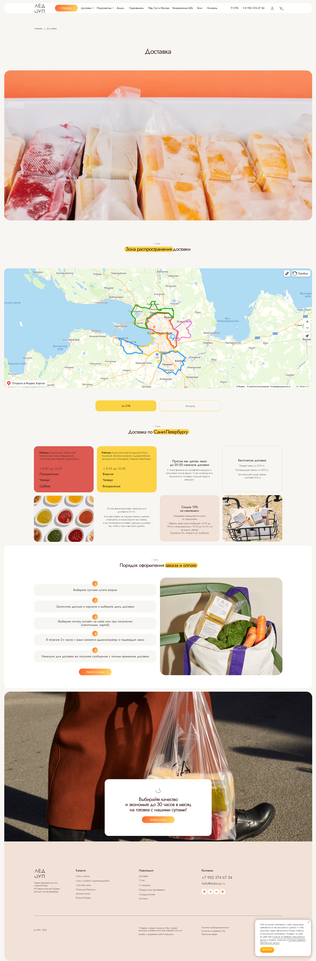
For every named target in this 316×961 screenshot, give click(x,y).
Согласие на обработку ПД (213, 931)
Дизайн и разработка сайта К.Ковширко (156, 934)
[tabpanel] (158, 33)
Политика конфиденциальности (215, 927)
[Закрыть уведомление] (308, 922)
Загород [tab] (190, 406)
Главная (38, 28)
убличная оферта (209, 934)
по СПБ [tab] (126, 406)
